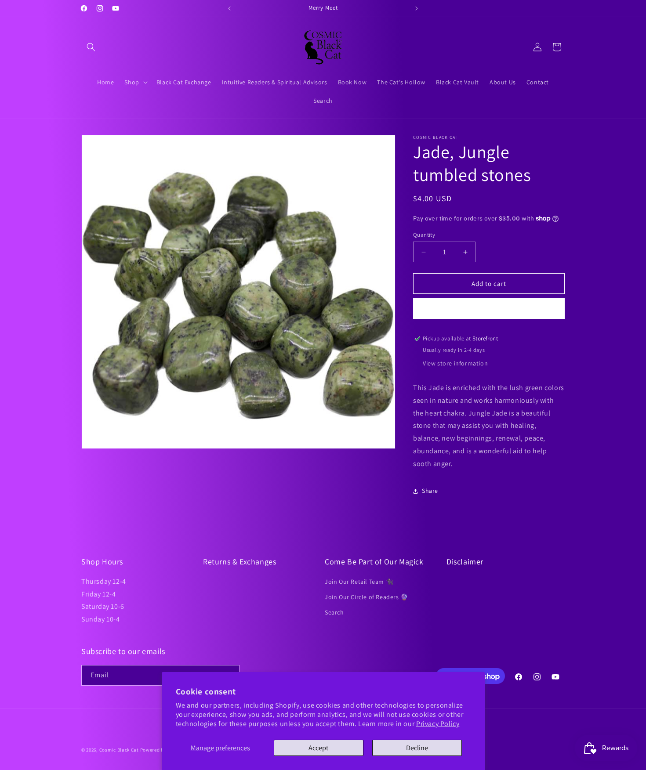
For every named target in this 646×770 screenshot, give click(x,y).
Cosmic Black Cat (119, 750)
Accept (318, 747)
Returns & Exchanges (239, 562)
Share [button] (430, 491)
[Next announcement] (416, 8)
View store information (455, 363)
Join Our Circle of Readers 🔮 (366, 597)
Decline (417, 747)
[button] (91, 47)
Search (334, 612)
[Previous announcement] (229, 8)
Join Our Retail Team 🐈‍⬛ (359, 582)
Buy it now (489, 308)
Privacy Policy (437, 723)
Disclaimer (464, 562)
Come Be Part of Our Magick (374, 562)
